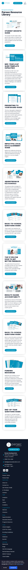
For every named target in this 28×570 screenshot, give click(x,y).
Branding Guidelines (7, 532)
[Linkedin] (4, 470)
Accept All (13, 567)
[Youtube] (7, 470)
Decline (5, 567)
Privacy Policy (20, 564)
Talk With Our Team (17, 3)
